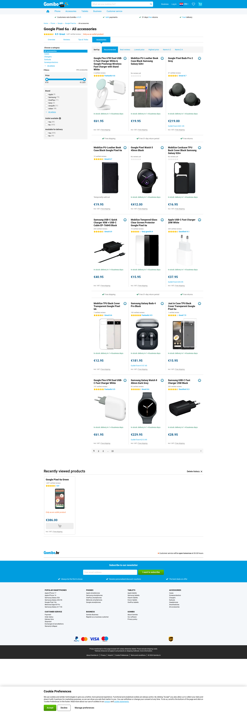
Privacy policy (132, 619)
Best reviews (125, 50)
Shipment (48, 622)
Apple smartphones (93, 593)
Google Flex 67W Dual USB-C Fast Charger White (108, 381)
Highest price (153, 50)
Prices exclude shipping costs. (147, 649)
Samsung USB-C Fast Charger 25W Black (179, 381)
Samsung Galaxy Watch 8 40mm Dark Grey (144, 381)
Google (60, 23)
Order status (49, 617)
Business (97, 11)
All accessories (83, 23)
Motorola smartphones (94, 600)
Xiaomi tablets (133, 598)
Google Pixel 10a (50, 602)
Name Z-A (179, 50)
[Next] (201, 451)
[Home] (48, 11)
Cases (171, 593)
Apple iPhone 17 (50, 593)
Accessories (70, 11)
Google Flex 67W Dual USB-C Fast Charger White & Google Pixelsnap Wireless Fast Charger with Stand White (108, 64)
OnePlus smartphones (94, 598)
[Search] (151, 4)
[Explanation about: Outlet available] (60, 118)
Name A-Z (167, 50)
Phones (89, 590)
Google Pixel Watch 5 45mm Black (142, 149)
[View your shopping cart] (200, 4)
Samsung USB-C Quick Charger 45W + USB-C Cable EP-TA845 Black (105, 222)
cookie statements (121, 702)
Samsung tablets (133, 595)
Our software (132, 617)
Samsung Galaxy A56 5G (53, 600)
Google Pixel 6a (70, 23)
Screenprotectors (175, 595)
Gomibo (131, 612)
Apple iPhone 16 (50, 595)
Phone (57, 11)
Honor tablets (132, 600)
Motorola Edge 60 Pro (52, 605)
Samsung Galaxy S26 (52, 598)
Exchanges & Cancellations (54, 624)
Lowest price (139, 50)
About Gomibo (133, 615)
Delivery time (49, 619)
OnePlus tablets (133, 602)
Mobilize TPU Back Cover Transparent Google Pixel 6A (107, 306)
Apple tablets (132, 593)
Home (46, 23)
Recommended (110, 50)
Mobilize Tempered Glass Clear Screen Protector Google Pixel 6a (144, 222)
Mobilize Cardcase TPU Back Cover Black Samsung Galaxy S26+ (182, 150)
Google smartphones (93, 602)
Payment (48, 615)
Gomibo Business (92, 615)
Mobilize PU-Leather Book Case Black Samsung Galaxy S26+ (144, 61)
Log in (174, 4)
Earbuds (172, 600)
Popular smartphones (56, 590)
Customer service (114, 11)
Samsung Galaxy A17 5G (53, 607)
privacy (107, 702)
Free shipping (105, 130)
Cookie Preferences (121, 655)
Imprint (110, 655)
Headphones (173, 602)
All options (51, 66)
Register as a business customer (97, 617)
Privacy (103, 655)
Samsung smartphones (94, 595)
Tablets (84, 11)
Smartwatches (174, 605)
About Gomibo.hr (92, 655)
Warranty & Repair (51, 626)
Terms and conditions (138, 655)
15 (112, 451)
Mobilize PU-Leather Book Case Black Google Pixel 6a (108, 149)
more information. (146, 651)
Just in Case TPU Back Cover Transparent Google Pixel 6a (181, 306)
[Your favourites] (193, 4)
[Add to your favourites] (125, 58)
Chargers (172, 598)
